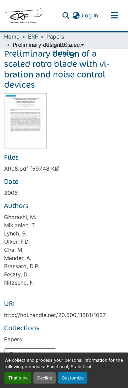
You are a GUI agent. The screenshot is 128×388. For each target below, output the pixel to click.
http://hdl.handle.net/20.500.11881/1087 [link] (55, 315)
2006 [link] (11, 192)
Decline (44, 377)
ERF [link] (33, 36)
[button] (24, 15)
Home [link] (11, 36)
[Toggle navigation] (114, 15)
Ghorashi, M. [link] (20, 217)
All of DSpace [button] (62, 44)
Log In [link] (90, 15)
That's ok (18, 377)
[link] (64, 168)
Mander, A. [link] (17, 258)
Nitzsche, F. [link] (19, 282)
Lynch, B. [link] (15, 233)
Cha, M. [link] (14, 249)
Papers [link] (55, 36)
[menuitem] (64, 45)
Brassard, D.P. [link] (21, 266)
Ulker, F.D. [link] (17, 241)
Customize (73, 377)
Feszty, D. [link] (16, 274)
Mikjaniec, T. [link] (20, 225)
